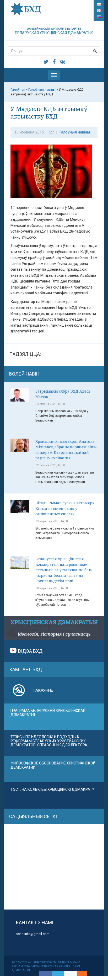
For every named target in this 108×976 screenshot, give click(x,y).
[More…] (79, 973)
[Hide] (85, 973)
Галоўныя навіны (74, 132)
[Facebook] (45, 973)
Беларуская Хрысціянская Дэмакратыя (54, 31)
